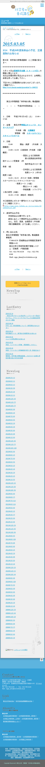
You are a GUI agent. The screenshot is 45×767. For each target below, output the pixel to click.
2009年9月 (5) (10, 620)
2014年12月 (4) (11, 399)
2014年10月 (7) (11, 406)
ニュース (11, 27)
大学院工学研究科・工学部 (11, 718)
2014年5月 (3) (10, 423)
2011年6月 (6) (10, 546)
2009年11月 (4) (11, 613)
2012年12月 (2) (11, 483)
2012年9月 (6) (10, 494)
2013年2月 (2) (10, 476)
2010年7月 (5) (10, 585)
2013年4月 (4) (10, 469)
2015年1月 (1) (10, 395)
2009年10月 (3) (11, 617)
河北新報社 (22, 755)
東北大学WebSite (8, 701)
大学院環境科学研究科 (30, 736)
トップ (4, 27)
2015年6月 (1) (10, 381)
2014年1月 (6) (10, 437)
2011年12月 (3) (11, 525)
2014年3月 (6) (10, 430)
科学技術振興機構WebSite (24, 701)
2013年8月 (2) (10, 455)
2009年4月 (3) (10, 638)
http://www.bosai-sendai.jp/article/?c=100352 (20, 87)
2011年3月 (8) (10, 557)
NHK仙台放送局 (13, 755)
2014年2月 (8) (10, 434)
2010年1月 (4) (10, 606)
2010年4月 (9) (10, 596)
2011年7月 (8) (10, 543)
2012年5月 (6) (10, 508)
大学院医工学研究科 (25, 739)
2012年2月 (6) (10, 518)
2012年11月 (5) (11, 487)
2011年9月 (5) (10, 536)
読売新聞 (26, 757)
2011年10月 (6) (11, 532)
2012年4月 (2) (10, 511)
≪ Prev (17, 34)
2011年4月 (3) (10, 553)
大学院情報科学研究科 (10, 739)
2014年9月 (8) (10, 409)
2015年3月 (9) (10, 388)
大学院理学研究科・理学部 (27, 716)
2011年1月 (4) (10, 564)
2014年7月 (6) (10, 416)
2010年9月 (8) (10, 578)
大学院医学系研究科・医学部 (12, 736)
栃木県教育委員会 (27, 752)
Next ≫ (28, 34)
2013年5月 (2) (10, 466)
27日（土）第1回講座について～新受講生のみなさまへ (23, 326)
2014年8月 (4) (10, 413)
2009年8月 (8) (10, 624)
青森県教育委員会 (30, 750)
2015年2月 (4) (10, 392)
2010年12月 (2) (11, 567)
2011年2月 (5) (10, 560)
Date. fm (30, 755)
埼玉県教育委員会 (10, 754)
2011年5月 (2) (10, 550)
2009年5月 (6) (10, 634)
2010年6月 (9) (10, 589)
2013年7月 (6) (10, 458)
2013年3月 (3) (10, 473)
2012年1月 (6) (10, 522)
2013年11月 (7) (11, 444)
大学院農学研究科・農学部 (30, 718)
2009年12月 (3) (11, 610)
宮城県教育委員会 (14, 748)
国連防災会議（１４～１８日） (27, 71)
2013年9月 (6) (10, 451)
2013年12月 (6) (11, 441)
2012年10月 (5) (11, 490)
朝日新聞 (33, 754)
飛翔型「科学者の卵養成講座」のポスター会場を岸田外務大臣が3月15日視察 (23, 356)
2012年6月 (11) (11, 504)
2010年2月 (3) (10, 603)
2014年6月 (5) (10, 420)
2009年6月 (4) (10, 631)
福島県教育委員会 (27, 748)
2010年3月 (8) (10, 599)
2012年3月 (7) (10, 515)
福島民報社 (18, 757)
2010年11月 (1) (11, 571)
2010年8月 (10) (11, 582)
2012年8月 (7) (10, 497)
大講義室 (31, 130)
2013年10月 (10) (11, 448)
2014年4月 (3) (10, 427)
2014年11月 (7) (11, 402)
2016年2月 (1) (10, 378)
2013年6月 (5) (10, 462)
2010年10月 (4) (11, 574)
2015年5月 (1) (10, 385)
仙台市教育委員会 (23, 754)
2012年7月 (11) (11, 501)
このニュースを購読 (20, 650)
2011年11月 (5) (11, 529)
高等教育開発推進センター (11, 721)
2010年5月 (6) (10, 592)
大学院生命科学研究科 (10, 716)
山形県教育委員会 (17, 750)
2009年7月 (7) (10, 627)
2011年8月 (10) (11, 539)
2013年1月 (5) (10, 480)
